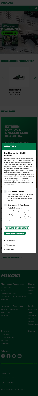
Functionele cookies (15, 191)
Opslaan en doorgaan (17, 228)
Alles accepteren (15, 233)
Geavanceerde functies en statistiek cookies (18, 206)
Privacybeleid (10, 245)
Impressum (10, 250)
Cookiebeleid (10, 240)
